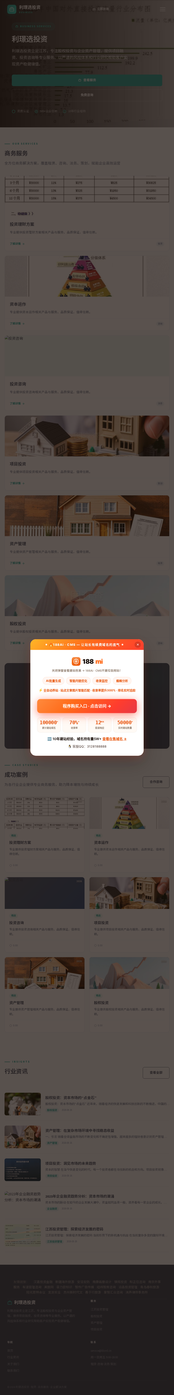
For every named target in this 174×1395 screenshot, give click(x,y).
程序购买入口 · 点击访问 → (87, 705)
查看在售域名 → (114, 739)
